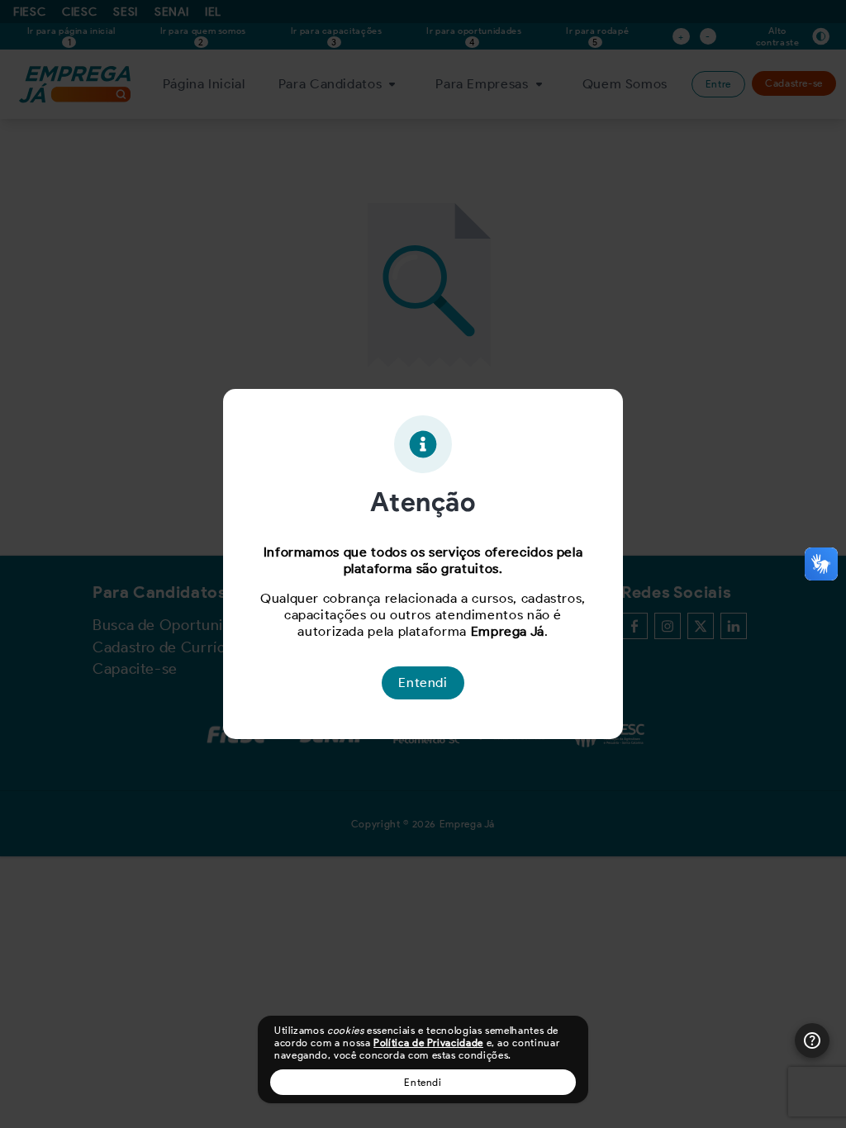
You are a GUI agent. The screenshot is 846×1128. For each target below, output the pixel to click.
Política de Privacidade (428, 1042)
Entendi (422, 1082)
